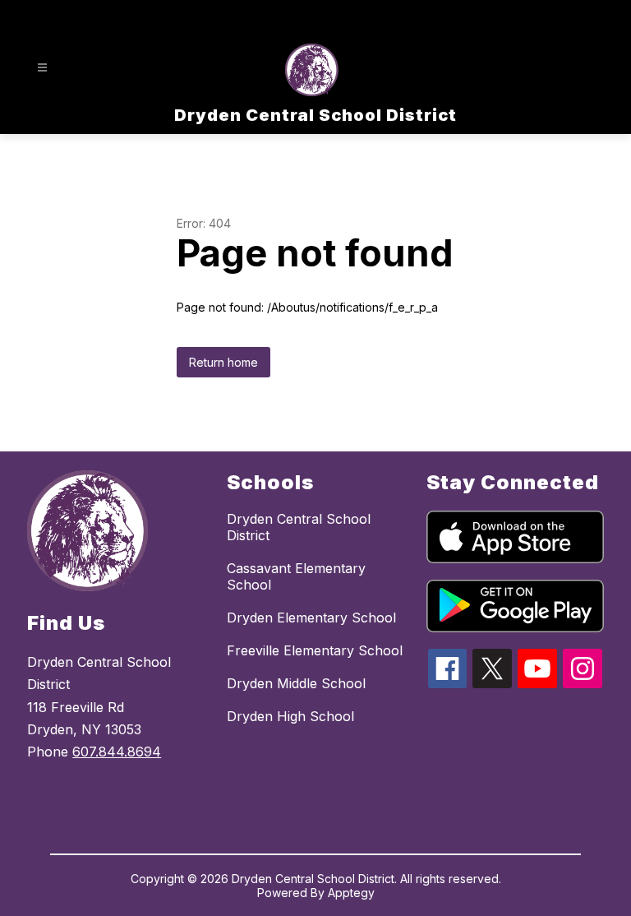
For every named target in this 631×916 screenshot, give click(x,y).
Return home (223, 362)
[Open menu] (42, 67)
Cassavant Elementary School (296, 576)
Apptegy (351, 893)
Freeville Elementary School (315, 650)
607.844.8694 (116, 751)
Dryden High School (290, 716)
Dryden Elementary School (311, 617)
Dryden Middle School (296, 683)
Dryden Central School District (299, 527)
